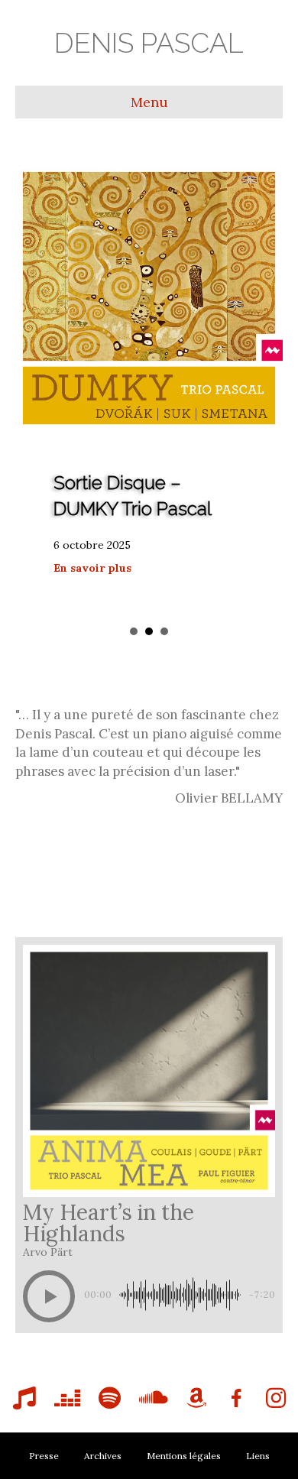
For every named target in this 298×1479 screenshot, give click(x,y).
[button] (49, 1296)
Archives (102, 1455)
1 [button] (134, 631)
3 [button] (164, 631)
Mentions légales (184, 1455)
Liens (258, 1455)
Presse (44, 1455)
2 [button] (149, 631)
